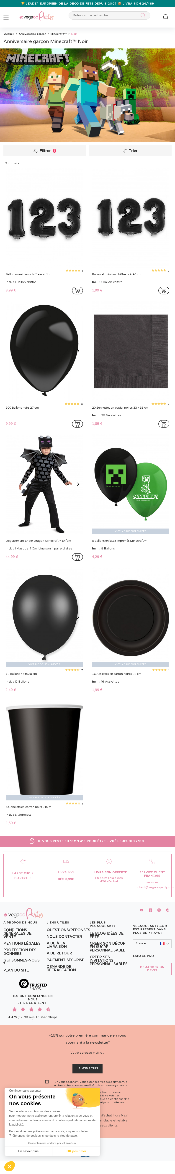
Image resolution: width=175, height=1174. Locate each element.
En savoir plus (28, 1151)
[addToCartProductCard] (77, 290)
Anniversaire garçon (32, 34)
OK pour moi (76, 1151)
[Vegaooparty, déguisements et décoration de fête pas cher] (36, 13)
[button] (9, 1166)
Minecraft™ (58, 34)
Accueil (9, 34)
